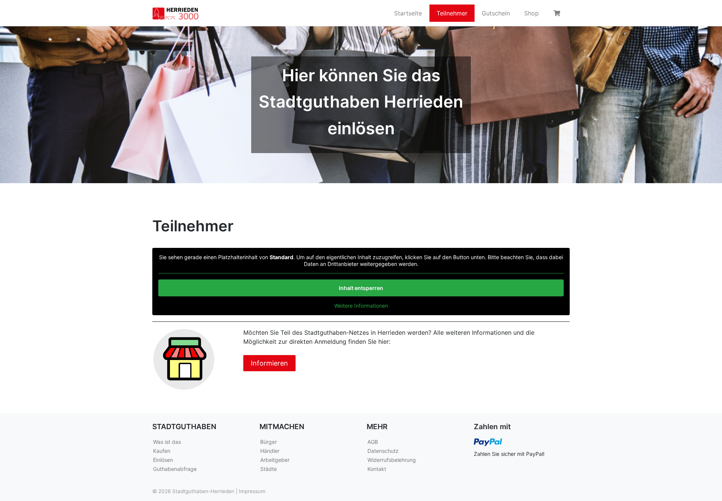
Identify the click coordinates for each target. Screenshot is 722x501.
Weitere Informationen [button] (361, 305)
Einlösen (163, 460)
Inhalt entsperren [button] (361, 288)
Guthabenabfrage (175, 469)
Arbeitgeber (275, 460)
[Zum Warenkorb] (558, 13)
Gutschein (496, 13)
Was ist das (167, 442)
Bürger (268, 442)
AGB (372, 442)
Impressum (252, 491)
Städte (268, 469)
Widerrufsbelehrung (391, 460)
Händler (269, 451)
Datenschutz (383, 451)
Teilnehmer (452, 13)
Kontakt (376, 469)
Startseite (408, 13)
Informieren (269, 363)
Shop (531, 13)
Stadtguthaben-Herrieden (203, 491)
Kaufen (161, 451)
